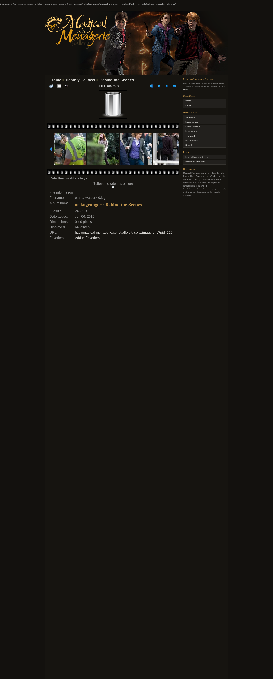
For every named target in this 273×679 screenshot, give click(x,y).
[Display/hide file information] (59, 86)
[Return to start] (151, 86)
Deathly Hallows (80, 80)
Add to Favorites (87, 238)
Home (56, 80)
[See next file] (167, 86)
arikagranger (88, 204)
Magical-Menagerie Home (197, 157)
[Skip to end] (175, 86)
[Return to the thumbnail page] (51, 86)
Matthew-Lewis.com (195, 161)
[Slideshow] (67, 86)
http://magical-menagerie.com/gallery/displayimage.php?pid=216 (124, 232)
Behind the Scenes (117, 80)
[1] (113, 187)
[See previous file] (159, 86)
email (185, 90)
